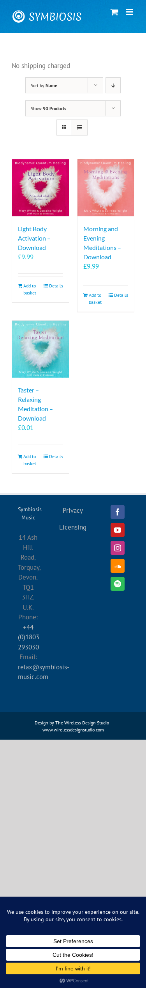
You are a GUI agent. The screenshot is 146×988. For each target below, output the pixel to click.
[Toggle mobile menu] (130, 12)
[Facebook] (118, 512)
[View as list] (79, 127)
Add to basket (29, 289)
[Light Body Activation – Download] (40, 187)
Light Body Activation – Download (34, 238)
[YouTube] (118, 530)
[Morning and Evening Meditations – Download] (105, 187)
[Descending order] (113, 85)
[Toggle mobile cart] (114, 12)
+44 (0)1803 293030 (28, 637)
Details (56, 286)
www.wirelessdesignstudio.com (73, 730)
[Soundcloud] (118, 566)
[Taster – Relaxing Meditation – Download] (40, 349)
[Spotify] (118, 584)
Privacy (73, 510)
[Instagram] (118, 548)
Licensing (72, 527)
